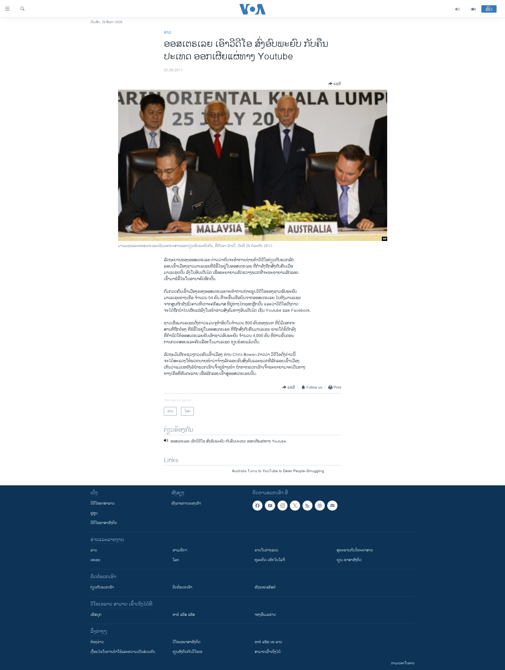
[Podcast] (320, 506)
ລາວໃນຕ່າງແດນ (266, 550)
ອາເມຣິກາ (180, 550)
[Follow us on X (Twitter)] (295, 506)
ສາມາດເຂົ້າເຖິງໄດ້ (268, 651)
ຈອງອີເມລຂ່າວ (265, 614)
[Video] (473, 9)
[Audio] (458, 9)
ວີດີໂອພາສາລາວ (102, 503)
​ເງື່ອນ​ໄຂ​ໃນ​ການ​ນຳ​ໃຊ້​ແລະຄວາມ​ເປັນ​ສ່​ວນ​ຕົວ (122, 651)
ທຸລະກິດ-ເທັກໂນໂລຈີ (270, 560)
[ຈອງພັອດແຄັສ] (332, 506)
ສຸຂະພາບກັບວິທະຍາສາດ (355, 550)
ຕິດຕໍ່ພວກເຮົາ (182, 587)
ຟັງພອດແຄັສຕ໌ (265, 587)
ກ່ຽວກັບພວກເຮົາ (102, 587)
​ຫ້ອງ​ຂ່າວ (97, 642)
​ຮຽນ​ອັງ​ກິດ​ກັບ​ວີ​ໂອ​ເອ (187, 651)
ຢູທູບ (94, 513)
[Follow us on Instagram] (282, 506)
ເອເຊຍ (95, 560)
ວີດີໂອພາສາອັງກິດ (103, 523)
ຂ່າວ (167, 32)
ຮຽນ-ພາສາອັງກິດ (349, 560)
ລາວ (93, 550)
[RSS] (307, 506)
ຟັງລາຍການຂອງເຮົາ (186, 503)
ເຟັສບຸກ (96, 614)
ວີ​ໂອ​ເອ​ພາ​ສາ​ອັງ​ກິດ (186, 642)
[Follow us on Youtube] (270, 506)
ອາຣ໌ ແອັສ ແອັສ (184, 614)
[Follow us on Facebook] (257, 506)
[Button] (334, 83)
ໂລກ (176, 560)
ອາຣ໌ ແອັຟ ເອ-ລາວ (268, 642)
